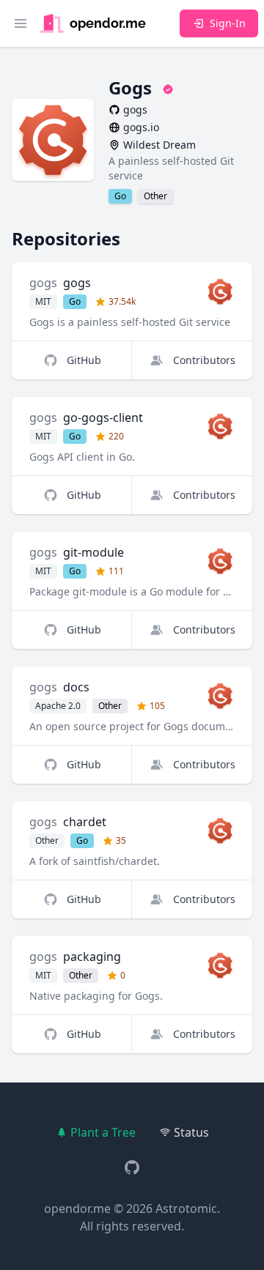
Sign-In (228, 23)
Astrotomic (186, 1208)
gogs (43, 283)
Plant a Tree (103, 1132)
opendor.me (77, 1208)
